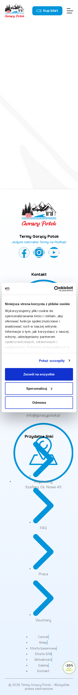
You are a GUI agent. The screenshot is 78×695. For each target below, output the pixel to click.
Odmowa (39, 402)
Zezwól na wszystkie (39, 374)
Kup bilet (50, 10)
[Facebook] (24, 252)
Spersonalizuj (36, 388)
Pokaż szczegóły (52, 360)
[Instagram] (39, 252)
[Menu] (70, 11)
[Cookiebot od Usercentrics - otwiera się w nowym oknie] (55, 289)
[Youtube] (54, 252)
